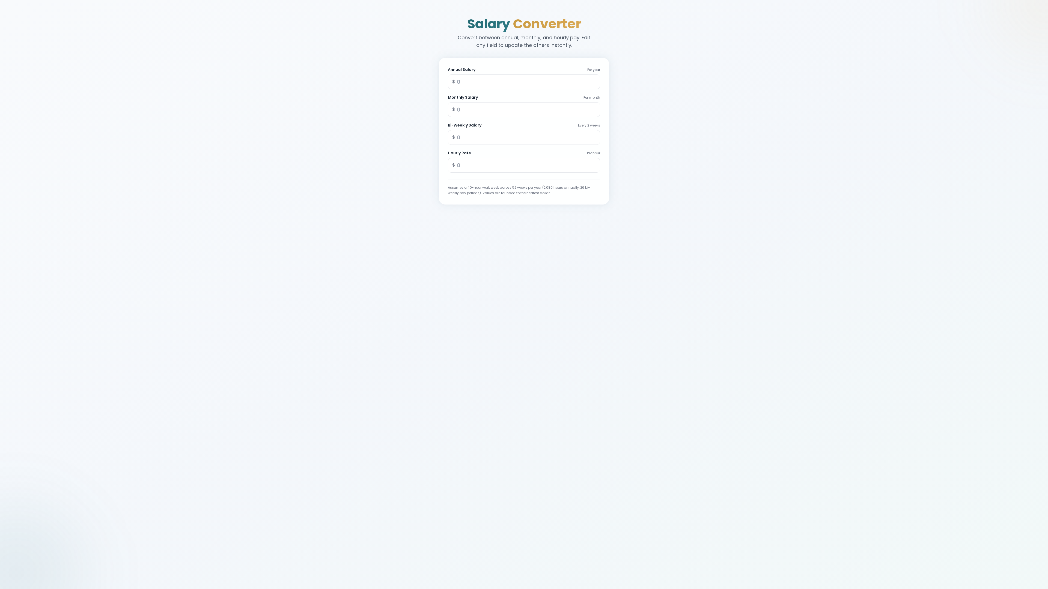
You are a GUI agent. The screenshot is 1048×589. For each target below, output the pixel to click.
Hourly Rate (459, 153)
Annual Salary (461, 69)
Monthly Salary (463, 97)
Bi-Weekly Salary (464, 125)
